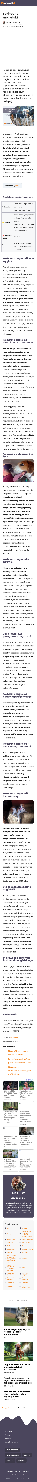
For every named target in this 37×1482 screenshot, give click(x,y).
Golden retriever (27, 1249)
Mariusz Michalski (13, 22)
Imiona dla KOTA (13, 1455)
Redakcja (10, 1471)
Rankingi (8, 1438)
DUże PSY (21, 1460)
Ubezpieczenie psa (11, 1442)
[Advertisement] (18, 48)
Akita (8, 1228)
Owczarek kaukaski (10, 1278)
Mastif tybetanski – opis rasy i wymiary (11, 1267)
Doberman (11, 1249)
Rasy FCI (27, 1455)
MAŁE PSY (10, 1460)
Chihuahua (11, 1246)
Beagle (9, 1234)
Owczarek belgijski (25, 1274)
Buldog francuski (27, 1239)
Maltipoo (25, 1259)
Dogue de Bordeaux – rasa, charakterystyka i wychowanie (17, 1367)
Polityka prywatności (18, 1475)
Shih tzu (10, 1287)
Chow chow (26, 1246)
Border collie (11, 1239)
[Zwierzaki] (8, 3)
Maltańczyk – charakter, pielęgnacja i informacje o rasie (11, 1259)
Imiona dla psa (12, 1450)
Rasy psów (6, 1408)
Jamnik (9, 1252)
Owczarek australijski (10, 1274)
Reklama (18, 1471)
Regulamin (26, 1471)
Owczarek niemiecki (25, 1278)
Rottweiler (10, 1283)
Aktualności (9, 1431)
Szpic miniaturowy (26, 1287)
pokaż (17, 186)
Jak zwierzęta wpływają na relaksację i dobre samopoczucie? (17, 1331)
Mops (23, 1268)
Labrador (25, 1252)
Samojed (25, 1283)
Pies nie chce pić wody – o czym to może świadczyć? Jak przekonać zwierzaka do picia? (18, 1380)
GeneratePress (27, 1479)
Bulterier (10, 1243)
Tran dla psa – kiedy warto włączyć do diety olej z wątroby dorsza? (17, 1394)
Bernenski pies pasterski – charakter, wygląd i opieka (27, 1234)
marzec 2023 (14, 1037)
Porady (7, 1435)
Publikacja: (13, 25)
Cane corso (26, 1243)
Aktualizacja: (14, 26)
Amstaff (24, 1228)
